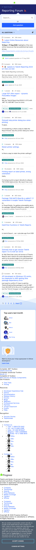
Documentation (9, 394)
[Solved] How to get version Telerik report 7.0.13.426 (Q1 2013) (15, 251)
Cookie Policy (16, 533)
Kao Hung (12, 337)
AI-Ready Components (18, 378)
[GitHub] (9, 449)
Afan (6, 268)
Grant (10, 332)
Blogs (6, 400)
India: (16, 430)
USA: (16, 426)
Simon (11, 318)
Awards (6, 491)
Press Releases (9, 493)
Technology (8, 489)
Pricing (6, 384)
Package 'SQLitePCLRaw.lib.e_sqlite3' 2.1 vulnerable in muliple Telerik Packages (18, 199)
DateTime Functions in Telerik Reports (16, 225)
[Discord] (9, 451)
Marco (11, 327)
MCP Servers (4, 378)
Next (17, 303)
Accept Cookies (18, 541)
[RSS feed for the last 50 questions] (25, 10)
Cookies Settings (18, 546)
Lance (6, 85)
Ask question (18, 25)
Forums (6, 398)
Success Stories (9, 417)
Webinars (7, 401)
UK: (16, 428)
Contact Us (8, 425)
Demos (6, 393)
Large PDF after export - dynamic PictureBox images (15, 95)
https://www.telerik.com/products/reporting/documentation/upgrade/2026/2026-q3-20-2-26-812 (18, 53)
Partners (7, 405)
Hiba (6, 138)
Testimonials (8, 418)
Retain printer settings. (10, 147)
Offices (6, 498)
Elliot (6, 241)
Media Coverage (10, 495)
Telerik (7, 58)
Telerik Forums (7, 7)
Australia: (17, 433)
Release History (9, 396)
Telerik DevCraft (6, 371)
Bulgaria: (17, 432)
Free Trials (7, 383)
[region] (18, 535)
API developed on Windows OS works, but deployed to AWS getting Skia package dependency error (16, 278)
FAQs (5, 410)
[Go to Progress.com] (6, 476)
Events (6, 408)
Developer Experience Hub (13, 391)
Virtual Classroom (10, 406)
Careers (7, 496)
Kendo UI (3, 374)
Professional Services (11, 403)
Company (7, 488)
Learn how (5, 363)
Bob (10, 322)
